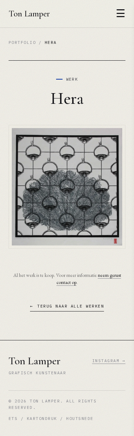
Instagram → (108, 360)
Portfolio (22, 42)
